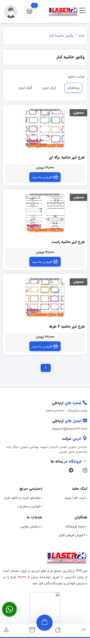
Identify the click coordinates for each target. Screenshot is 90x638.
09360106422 (55, 411)
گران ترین (25, 88)
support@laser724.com (69, 429)
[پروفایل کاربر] (6, 631)
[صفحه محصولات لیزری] (32, 631)
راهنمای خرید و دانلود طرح (22, 498)
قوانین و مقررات (28, 506)
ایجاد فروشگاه (75, 526)
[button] (29, 11)
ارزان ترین (49, 88)
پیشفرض (73, 88)
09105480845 (77, 411)
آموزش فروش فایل (72, 535)
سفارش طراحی (30, 526)
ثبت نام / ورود (75, 498)
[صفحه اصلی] (58, 631)
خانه (81, 36)
